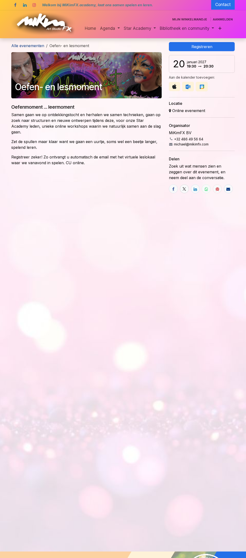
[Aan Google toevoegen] (202, 86)
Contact (223, 4)
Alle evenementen (27, 45)
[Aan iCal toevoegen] (174, 86)
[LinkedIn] (25, 5)
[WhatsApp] (206, 188)
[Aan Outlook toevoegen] (188, 86)
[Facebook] (15, 5)
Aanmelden (223, 19)
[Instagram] (34, 5)
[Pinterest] (217, 188)
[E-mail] (228, 188)
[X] (184, 188)
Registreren (201, 46)
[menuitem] (90, 29)
